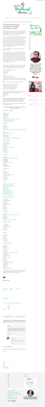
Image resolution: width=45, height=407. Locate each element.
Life (29, 17)
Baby (19, 17)
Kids (22, 17)
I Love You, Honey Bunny (8, 191)
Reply (10, 334)
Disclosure (26, 376)
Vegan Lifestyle (8, 17)
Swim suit (5, 207)
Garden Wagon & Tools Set (8, 133)
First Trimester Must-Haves (12, 398)
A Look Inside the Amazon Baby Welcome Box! (21, 316)
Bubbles (5, 127)
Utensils (5, 238)
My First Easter (6, 188)
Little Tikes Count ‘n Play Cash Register (10, 219)
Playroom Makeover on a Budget (13, 392)
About (40, 0)
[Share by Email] (9, 309)
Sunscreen (6, 230)
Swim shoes (6, 202)
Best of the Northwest (35, 17)
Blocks (5, 258)
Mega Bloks (6, 245)
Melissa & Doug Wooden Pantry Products (11, 214)
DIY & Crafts (14, 17)
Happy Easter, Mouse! (7, 193)
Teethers (5, 227)
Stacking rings (6, 115)
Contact (43, 0)
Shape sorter (6, 117)
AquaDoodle (6, 152)
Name (4, 361)
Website (4, 365)
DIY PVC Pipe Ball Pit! (11, 390)
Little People (6, 265)
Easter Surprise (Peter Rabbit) (9, 192)
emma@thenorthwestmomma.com (30, 398)
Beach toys (6, 128)
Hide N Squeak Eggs (7, 257)
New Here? (37, 0)
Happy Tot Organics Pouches (9, 174)
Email (4, 363)
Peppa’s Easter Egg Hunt (8, 185)
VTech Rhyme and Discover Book (9, 120)
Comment (4, 351)
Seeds (5, 134)
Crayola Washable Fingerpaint (9, 147)
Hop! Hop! (6, 187)
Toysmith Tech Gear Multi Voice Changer (11, 252)
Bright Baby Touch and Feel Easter (9, 186)
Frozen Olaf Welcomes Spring (9, 194)
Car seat (5, 262)
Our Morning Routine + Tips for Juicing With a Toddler (9, 316)
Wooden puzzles (6, 113)
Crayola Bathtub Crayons (8, 162)
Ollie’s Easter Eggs (7, 189)
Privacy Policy (26, 374)
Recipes (25, 17)
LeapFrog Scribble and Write (8, 121)
